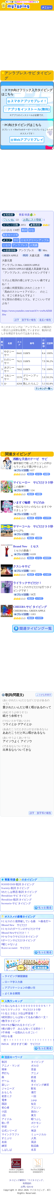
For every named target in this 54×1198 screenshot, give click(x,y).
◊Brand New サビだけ (14, 925)
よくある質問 (12, 993)
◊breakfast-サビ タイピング (16, 895)
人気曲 (34, 245)
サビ (16, 240)
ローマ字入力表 (13, 982)
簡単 (4, 1069)
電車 (4, 1100)
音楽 (33, 1069)
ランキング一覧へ (44, 388)
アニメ (35, 1073)
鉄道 (33, 1077)
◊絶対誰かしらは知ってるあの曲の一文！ (24, 1017)
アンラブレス (20, 245)
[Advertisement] (27, 40)
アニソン (36, 1107)
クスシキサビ (21, 566)
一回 (33, 1096)
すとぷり (7, 1138)
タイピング (37, 1061)
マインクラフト (11, 1134)
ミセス (6, 245)
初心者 (5, 1107)
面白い (35, 1111)
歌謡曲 (35, 1145)
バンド (35, 1126)
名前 (4, 1142)
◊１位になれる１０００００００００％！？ (26, 1005)
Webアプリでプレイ (28, 139)
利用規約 (27, 1183)
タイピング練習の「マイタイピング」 (27, 1180)
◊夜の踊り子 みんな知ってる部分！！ (23, 1028)
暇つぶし (36, 1119)
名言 (33, 1149)
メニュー (46, 7)
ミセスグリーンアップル (35, 240)
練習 (4, 1145)
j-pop (34, 1100)
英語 (33, 1142)
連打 (33, 1092)
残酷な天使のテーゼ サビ (30, 459)
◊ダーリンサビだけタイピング (18, 940)
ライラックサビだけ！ (27, 582)
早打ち (5, 1073)
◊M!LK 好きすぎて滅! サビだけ (20, 1044)
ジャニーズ (8, 1088)
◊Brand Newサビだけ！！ (15, 932)
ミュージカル (38, 1134)
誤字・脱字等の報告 (25, 320)
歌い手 (5, 1122)
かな (31, 230)
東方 (33, 1115)
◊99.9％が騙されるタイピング (18, 1024)
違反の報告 (45, 320)
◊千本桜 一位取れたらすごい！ (19, 1032)
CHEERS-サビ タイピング (30, 606)
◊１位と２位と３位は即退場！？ (19, 1013)
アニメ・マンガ (11, 1065)
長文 (33, 1081)
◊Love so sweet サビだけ (15, 948)
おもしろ (7, 1092)
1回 (4, 1115)
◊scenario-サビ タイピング (16, 903)
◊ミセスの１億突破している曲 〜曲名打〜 (26, 921)
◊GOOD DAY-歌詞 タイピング (17, 884)
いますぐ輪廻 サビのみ (29, 502)
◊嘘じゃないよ (9, 944)
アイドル (7, 1119)
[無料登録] (27, 965)
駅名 (33, 1088)
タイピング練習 (40, 1084)
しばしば (7, 1149)
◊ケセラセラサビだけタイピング (19, 936)
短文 (33, 1103)
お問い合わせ (27, 1186)
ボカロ (35, 1065)
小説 (4, 1111)
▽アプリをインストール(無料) (27, 109)
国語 (4, 1103)
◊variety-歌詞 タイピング (15, 888)
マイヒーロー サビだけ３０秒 (33, 482)
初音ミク (7, 1096)
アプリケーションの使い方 (20, 988)
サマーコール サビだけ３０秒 (33, 526)
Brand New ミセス (26, 546)
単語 (33, 1130)
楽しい (5, 1084)
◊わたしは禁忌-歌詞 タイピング (19, 891)
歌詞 (24, 230)
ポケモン (36, 1122)
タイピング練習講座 (16, 976)
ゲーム (5, 1081)
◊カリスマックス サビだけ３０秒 (21, 1009)
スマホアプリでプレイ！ (28, 101)
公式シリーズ (9, 1130)
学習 (4, 1126)
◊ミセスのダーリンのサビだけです (21, 928)
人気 (33, 1138)
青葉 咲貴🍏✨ (27, 214)
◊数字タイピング (10, 1021)
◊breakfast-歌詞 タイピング (16, 899)
